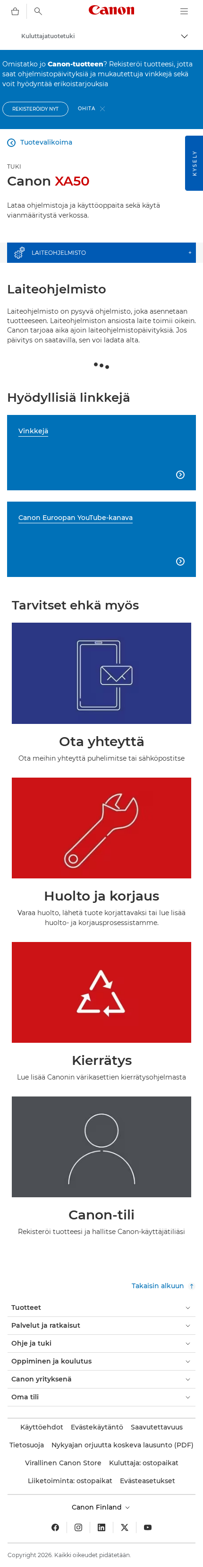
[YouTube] (148, 1527)
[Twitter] (124, 1527)
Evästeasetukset (147, 1481)
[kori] (15, 11)
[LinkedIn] (101, 1527)
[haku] (38, 11)
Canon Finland (98, 1507)
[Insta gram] (78, 1527)
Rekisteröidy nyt (35, 109)
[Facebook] (55, 1527)
